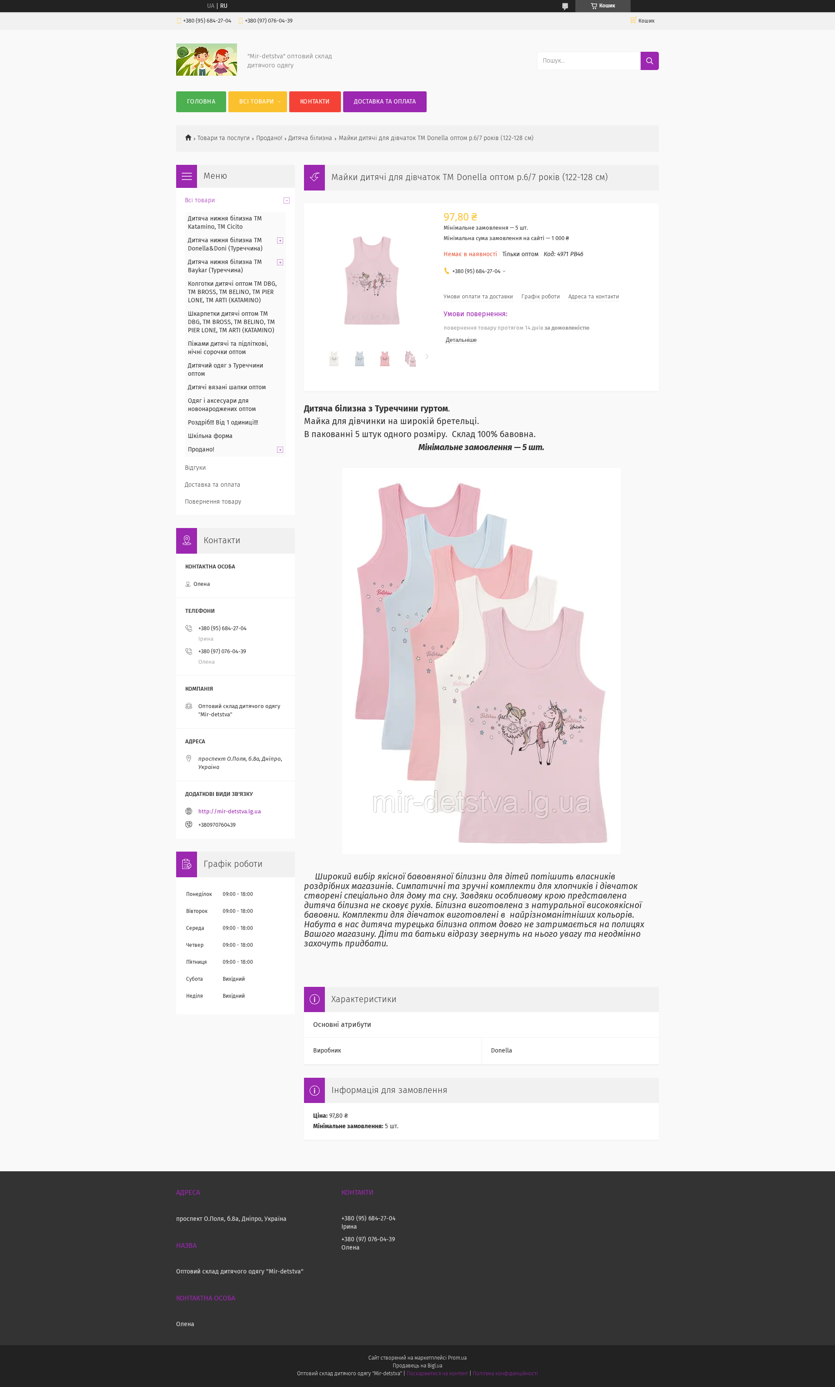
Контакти (315, 102)
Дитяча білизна (310, 138)
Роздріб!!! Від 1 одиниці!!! (223, 423)
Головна (201, 102)
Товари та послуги (223, 138)
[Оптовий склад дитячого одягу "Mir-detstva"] (206, 74)
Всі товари (256, 102)
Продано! (269, 138)
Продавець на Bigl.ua (417, 1366)
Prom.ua (457, 1358)
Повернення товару (213, 502)
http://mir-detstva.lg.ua (229, 812)
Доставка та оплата (385, 102)
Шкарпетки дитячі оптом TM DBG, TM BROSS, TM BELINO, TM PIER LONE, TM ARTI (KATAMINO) (231, 322)
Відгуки (195, 468)
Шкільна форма (210, 436)
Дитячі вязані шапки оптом (227, 387)
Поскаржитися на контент (437, 1374)
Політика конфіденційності (505, 1374)
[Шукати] (650, 61)
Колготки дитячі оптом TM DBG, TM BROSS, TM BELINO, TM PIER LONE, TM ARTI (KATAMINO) (232, 292)
